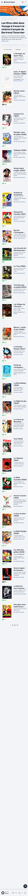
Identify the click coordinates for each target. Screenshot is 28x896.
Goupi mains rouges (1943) (19, 169)
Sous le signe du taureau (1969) (19, 569)
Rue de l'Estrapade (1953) (18, 231)
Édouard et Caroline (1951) (20, 213)
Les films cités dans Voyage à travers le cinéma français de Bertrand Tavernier (9, 19)
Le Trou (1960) (20, 266)
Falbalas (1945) (20, 150)
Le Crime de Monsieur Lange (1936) (19, 420)
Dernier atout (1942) (19, 92)
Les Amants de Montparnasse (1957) (20, 249)
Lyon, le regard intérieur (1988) (20, 73)
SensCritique (4, 18)
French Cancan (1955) (20, 497)
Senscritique (10, 18)
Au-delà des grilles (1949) (19, 551)
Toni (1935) (18, 439)
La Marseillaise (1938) (20, 384)
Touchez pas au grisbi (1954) (20, 286)
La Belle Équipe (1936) (20, 532)
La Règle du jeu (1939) (20, 402)
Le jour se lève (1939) (20, 515)
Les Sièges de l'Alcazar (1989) (19, 305)
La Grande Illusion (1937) (19, 348)
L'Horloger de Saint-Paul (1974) (19, 55)
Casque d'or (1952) (19, 115)
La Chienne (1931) (18, 459)
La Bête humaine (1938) (20, 478)
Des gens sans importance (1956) (20, 605)
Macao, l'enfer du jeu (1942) (20, 328)
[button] (26, 2)
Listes (16, 18)
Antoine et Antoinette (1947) (18, 194)
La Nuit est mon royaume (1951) (19, 587)
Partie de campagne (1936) (18, 366)
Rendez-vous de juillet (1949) (20, 133)
